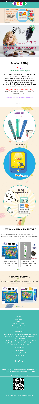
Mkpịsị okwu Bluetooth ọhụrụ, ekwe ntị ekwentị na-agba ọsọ (29, 263)
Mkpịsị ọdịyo (19, 144)
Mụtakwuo (18, 103)
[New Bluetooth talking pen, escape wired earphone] (29, 251)
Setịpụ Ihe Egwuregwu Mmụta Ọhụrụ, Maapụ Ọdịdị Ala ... (10, 263)
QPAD (19, 182)
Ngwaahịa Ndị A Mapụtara (19, 229)
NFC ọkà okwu (19, 220)
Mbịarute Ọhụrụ (19, 276)
